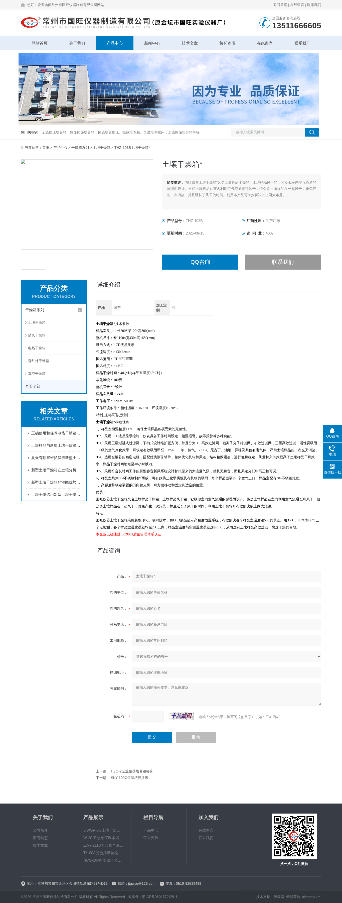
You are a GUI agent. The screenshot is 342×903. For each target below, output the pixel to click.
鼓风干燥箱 (37, 335)
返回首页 (280, 5)
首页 (45, 148)
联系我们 (314, 5)
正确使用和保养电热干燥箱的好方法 (56, 433)
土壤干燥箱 (101, 148)
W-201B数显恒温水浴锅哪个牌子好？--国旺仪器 (103, 838)
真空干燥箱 (37, 374)
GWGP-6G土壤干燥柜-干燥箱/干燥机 (103, 830)
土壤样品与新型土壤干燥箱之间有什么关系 (56, 445)
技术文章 (190, 43)
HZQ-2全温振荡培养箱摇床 (132, 771)
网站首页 (40, 43)
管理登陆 (293, 897)
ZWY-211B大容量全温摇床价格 (103, 845)
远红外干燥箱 (38, 361)
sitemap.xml (311, 897)
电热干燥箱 (37, 348)
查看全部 (32, 386)
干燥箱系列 (80, 148)
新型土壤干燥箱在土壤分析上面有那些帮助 (56, 470)
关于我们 (77, 43)
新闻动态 (40, 838)
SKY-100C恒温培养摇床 (129, 778)
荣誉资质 (227, 43)
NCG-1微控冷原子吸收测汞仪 (103, 860)
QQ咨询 (200, 262)
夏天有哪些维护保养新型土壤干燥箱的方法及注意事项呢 (56, 458)
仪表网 (279, 897)
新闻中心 (152, 43)
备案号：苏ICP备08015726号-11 (153, 897)
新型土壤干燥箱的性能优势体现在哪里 (56, 482)
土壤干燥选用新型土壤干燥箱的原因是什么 (56, 494)
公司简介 (40, 830)
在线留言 (297, 5)
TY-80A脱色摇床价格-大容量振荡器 (103, 853)
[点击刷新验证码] (181, 716)
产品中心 (115, 43)
